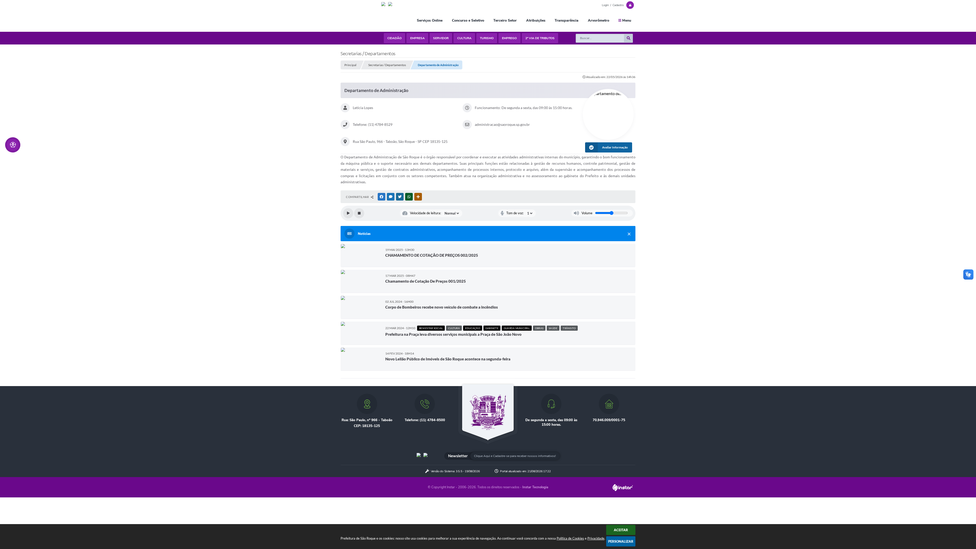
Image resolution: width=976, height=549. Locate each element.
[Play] (348, 213)
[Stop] (359, 213)
